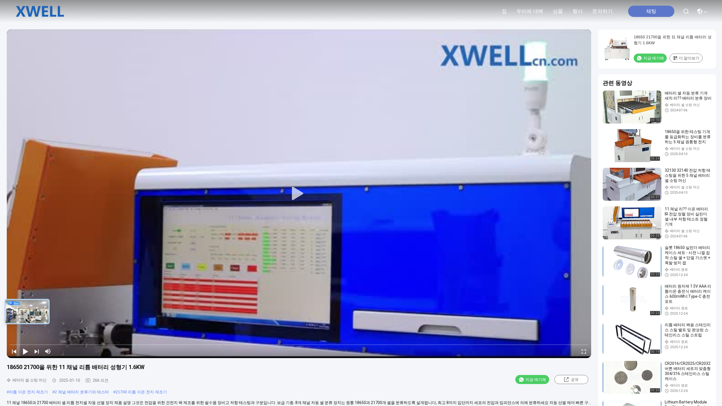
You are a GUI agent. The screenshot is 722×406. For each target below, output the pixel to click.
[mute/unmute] (48, 351)
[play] (299, 194)
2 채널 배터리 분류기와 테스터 (82, 392)
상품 (558, 11)
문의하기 (602, 11)
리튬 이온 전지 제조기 (28, 392)
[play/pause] (25, 351)
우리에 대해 (529, 11)
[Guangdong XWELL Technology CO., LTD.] (40, 11)
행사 (578, 11)
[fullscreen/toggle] (583, 351)
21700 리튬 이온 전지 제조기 (141, 392)
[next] (36, 351)
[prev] (14, 351)
